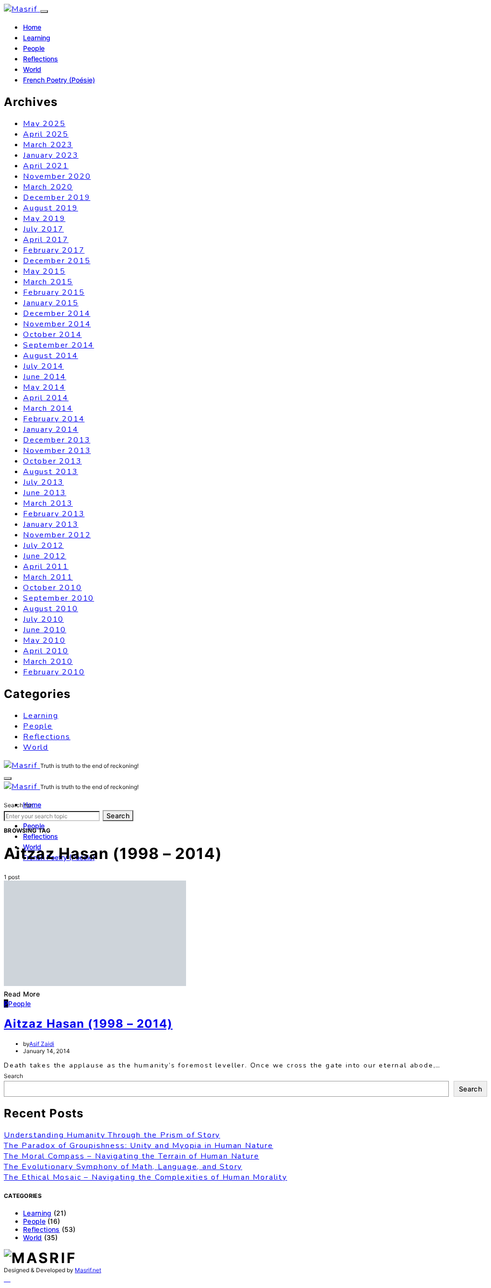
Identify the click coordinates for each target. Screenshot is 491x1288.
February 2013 (53, 514)
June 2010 (44, 630)
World (32, 69)
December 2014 (56, 313)
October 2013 (52, 461)
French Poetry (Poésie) (59, 80)
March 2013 (48, 503)
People (34, 48)
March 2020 (48, 187)
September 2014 (58, 345)
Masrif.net (88, 1270)
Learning (36, 38)
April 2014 (46, 398)
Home (32, 27)
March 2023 (48, 144)
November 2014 (57, 324)
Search (117, 816)
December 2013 (56, 440)
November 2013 (57, 450)
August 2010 (50, 608)
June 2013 (44, 492)
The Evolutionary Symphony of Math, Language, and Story (123, 1166)
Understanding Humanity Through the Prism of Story (112, 1135)
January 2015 (51, 303)
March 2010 (48, 661)
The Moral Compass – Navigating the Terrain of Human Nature (131, 1156)
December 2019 (56, 197)
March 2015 (48, 282)
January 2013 (51, 524)
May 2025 (44, 123)
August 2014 (50, 355)
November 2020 (57, 176)
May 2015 (44, 271)
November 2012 (57, 535)
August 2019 (50, 208)
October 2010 (52, 587)
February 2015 (53, 292)
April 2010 (46, 651)
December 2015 (56, 260)
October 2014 (52, 334)
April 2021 (46, 166)
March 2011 (48, 577)
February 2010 (53, 672)
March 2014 (48, 408)
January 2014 (51, 429)
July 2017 (43, 229)
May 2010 (44, 640)
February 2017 (53, 250)
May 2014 (44, 387)
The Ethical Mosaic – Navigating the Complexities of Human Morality (145, 1177)
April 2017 (46, 239)
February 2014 (53, 419)
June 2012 (44, 556)
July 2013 (43, 482)
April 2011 (46, 566)
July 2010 (43, 619)
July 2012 (43, 545)
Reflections (40, 59)
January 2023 (51, 155)
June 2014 (44, 376)
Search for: (18, 805)
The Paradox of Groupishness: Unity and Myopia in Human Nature (138, 1145)
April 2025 (46, 134)
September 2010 (58, 598)
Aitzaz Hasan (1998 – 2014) (88, 1024)
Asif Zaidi (41, 1043)
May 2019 (44, 218)
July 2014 (43, 366)
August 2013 (50, 471)
